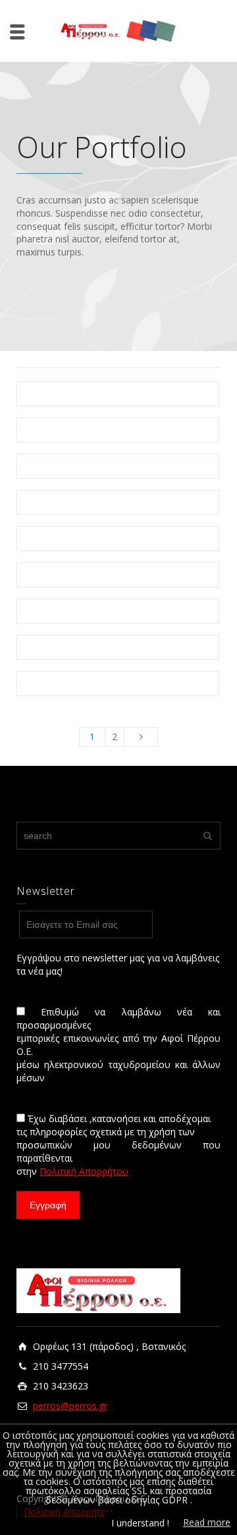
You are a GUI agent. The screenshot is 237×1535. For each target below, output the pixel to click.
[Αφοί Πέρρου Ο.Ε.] (118, 30)
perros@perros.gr (70, 1405)
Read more (206, 1522)
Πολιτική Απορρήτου (84, 1171)
